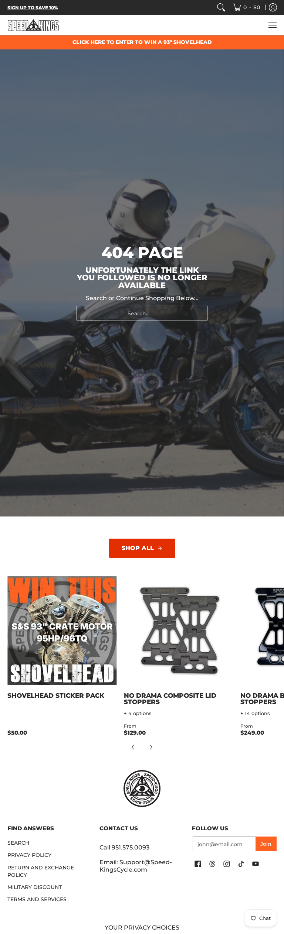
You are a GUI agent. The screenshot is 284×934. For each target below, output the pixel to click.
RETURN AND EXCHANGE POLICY (40, 871)
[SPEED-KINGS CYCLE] (33, 25)
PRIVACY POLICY (29, 855)
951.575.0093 (130, 847)
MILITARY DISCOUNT (34, 887)
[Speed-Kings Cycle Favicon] (141, 788)
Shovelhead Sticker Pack (55, 695)
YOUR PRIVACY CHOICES (142, 927)
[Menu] (272, 25)
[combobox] (142, 313)
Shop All (138, 548)
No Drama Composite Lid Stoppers (170, 698)
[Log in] (273, 7)
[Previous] (133, 747)
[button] (198, 864)
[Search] (221, 7)
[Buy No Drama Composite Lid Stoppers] (178, 630)
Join (265, 844)
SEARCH (18, 842)
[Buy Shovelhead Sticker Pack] (61, 630)
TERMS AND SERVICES (37, 899)
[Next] (151, 747)
